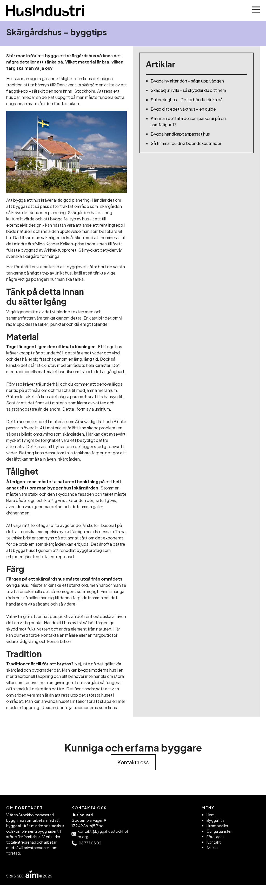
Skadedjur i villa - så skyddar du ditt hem (188, 90)
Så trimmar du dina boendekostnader (186, 143)
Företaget (215, 836)
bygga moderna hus (97, 670)
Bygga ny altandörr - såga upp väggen (187, 81)
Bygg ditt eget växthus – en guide (183, 109)
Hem (211, 814)
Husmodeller (217, 825)
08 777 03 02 (90, 843)
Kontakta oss (133, 762)
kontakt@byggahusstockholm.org (103, 834)
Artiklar (213, 847)
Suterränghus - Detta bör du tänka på (187, 99)
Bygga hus (215, 820)
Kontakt (214, 842)
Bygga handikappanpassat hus (180, 134)
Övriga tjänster (219, 831)
